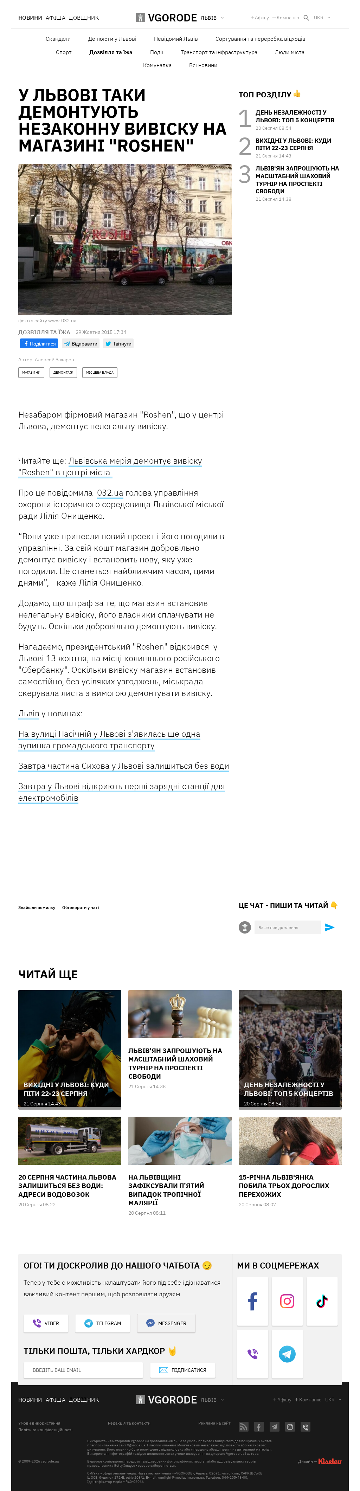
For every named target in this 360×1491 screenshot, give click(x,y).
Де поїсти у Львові (112, 38)
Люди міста (289, 52)
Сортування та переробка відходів (261, 38)
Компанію (288, 17)
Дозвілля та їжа (111, 52)
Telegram (108, 1323)
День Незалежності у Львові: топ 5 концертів (295, 116)
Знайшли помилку (36, 907)
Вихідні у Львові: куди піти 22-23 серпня (293, 144)
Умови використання (39, 1423)
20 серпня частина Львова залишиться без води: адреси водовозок (67, 1186)
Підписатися (189, 1370)
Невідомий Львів (176, 38)
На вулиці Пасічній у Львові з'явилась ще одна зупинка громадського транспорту (109, 739)
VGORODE (172, 1399)
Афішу (262, 17)
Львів (28, 713)
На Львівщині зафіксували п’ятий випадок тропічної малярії (166, 1190)
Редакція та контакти (129, 1423)
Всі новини (203, 65)
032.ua (110, 492)
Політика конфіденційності (45, 1430)
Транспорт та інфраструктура (219, 52)
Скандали (58, 38)
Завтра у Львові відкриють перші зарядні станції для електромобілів (121, 791)
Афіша (55, 17)
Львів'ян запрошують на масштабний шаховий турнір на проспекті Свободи (297, 179)
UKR (318, 17)
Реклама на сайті (215, 1423)
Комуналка (157, 65)
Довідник (84, 17)
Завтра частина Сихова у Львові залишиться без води (123, 765)
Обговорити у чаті (80, 907)
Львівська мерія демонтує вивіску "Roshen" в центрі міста (110, 466)
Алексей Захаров (54, 359)
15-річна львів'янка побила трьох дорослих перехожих (284, 1186)
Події (156, 52)
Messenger (172, 1323)
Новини (30, 17)
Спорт (64, 52)
